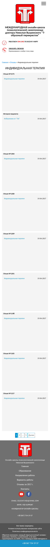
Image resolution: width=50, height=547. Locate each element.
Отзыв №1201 (8, 274)
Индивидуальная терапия (14, 79)
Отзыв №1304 (8, 154)
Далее (31, 435)
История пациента (10, 114)
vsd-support (27, 505)
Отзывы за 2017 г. (25, 485)
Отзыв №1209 (8, 234)
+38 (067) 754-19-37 (25, 516)
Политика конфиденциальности (25, 531)
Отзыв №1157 (8, 394)
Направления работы (25, 475)
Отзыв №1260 (8, 194)
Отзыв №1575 (8, 74)
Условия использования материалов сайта (25, 529)
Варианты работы (25, 480)
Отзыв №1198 (8, 314)
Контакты (25, 489)
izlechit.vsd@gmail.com (28, 501)
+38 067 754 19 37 (30, 543)
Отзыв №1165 (8, 354)
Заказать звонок (16, 49)
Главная (25, 466)
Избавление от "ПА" (12, 119)
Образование (25, 471)
